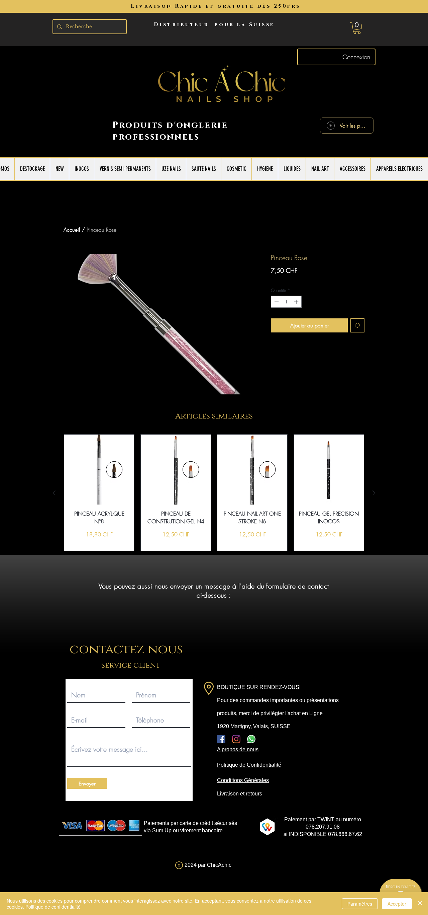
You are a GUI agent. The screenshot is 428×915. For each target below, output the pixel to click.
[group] (214, 492)
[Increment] (297, 301)
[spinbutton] (286, 301)
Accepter (397, 903)
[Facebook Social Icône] (221, 739)
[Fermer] (420, 904)
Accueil (72, 229)
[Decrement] (276, 301)
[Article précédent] (54, 493)
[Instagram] (236, 739)
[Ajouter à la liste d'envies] (357, 325)
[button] (357, 28)
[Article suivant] (374, 493)
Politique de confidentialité (53, 906)
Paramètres (359, 903)
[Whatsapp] (251, 739)
